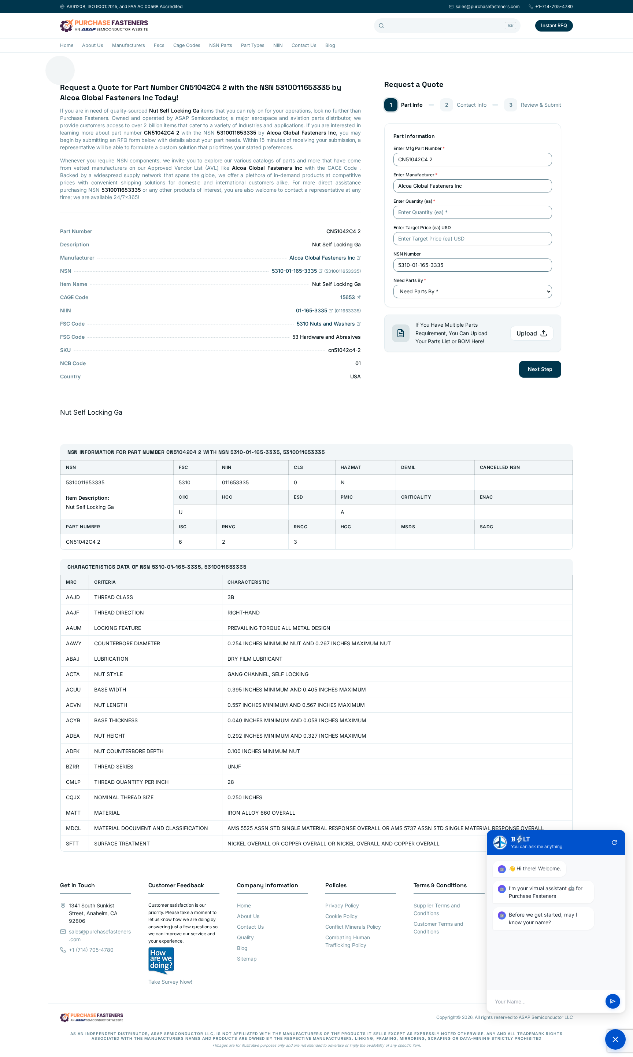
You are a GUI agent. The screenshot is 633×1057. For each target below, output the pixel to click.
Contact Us (304, 45)
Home (66, 45)
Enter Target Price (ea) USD (422, 227)
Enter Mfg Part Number (419, 148)
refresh (614, 842)
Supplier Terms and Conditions (437, 909)
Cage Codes (186, 45)
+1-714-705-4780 (554, 6)
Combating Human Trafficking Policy (347, 941)
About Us (92, 45)
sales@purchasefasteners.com (488, 6)
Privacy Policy (342, 905)
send (613, 1002)
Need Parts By (409, 280)
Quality (245, 937)
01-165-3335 (311, 310)
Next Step (540, 369)
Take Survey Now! (170, 982)
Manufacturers (128, 45)
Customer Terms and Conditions (438, 928)
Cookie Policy (341, 916)
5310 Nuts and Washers (326, 323)
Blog (330, 45)
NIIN (278, 45)
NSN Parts (220, 45)
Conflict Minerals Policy (353, 927)
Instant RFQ (554, 25)
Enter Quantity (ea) (414, 201)
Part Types (252, 45)
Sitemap (247, 958)
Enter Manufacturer (415, 174)
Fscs (159, 45)
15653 (347, 297)
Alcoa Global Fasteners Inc (322, 257)
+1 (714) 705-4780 (91, 950)
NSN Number (407, 254)
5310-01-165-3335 (294, 271)
